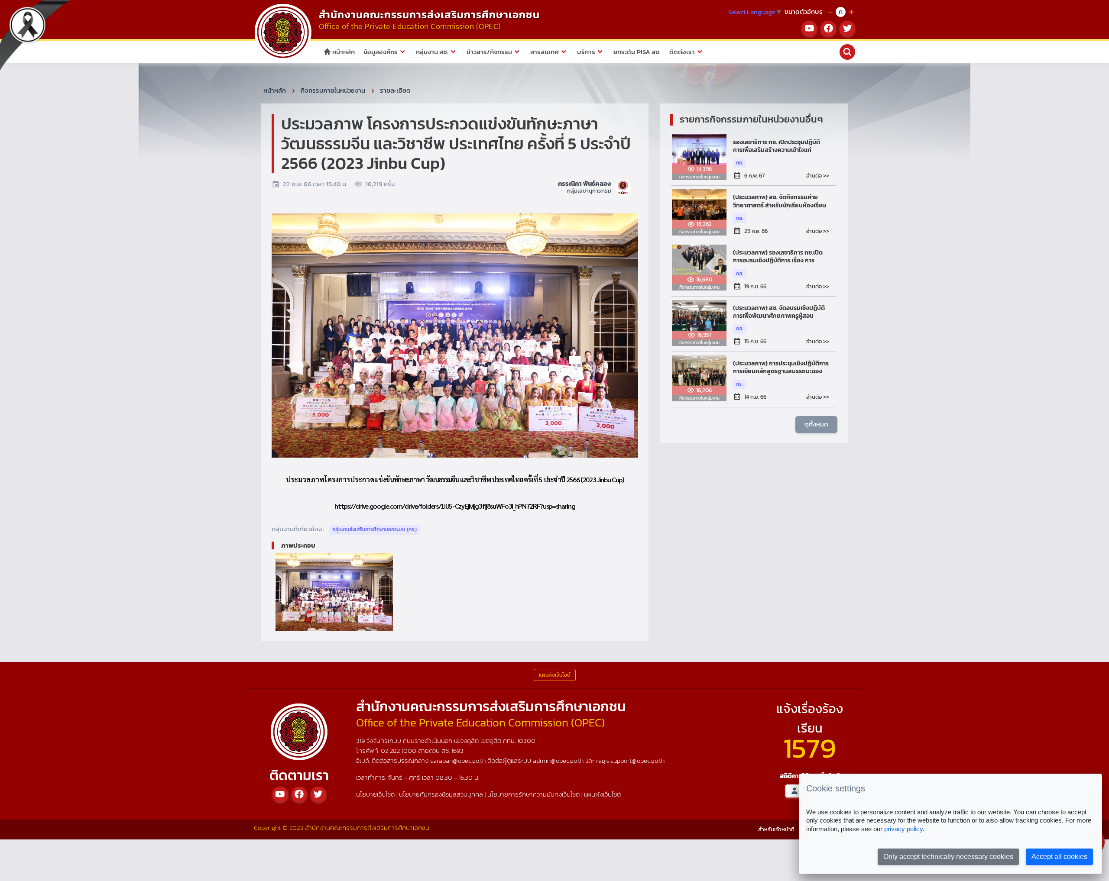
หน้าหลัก (343, 52)
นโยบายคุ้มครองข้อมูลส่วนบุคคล (441, 794)
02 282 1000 (399, 750)
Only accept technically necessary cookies (948, 856)
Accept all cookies (1059, 856)
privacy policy (903, 829)
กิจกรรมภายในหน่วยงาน (333, 90)
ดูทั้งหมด (816, 424)
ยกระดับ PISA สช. (637, 52)
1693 (457, 750)
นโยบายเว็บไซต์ (375, 794)
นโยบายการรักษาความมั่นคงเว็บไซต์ (533, 794)
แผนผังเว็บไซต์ (602, 794)
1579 (809, 747)
